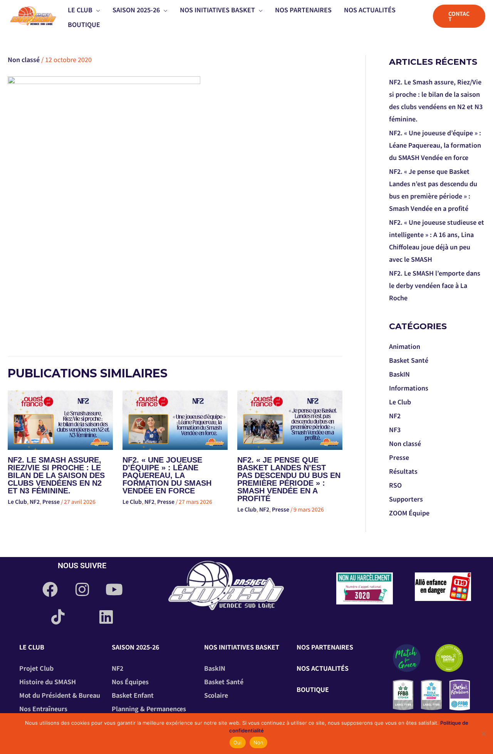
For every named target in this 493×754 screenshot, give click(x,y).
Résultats (403, 471)
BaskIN (399, 374)
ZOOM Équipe (409, 512)
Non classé (24, 59)
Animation (404, 346)
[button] (96, 9)
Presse (51, 501)
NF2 (35, 501)
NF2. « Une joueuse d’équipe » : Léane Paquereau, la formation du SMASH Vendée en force (166, 475)
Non (258, 742)
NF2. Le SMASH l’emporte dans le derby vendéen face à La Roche (434, 285)
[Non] (483, 733)
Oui (237, 742)
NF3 (395, 429)
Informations (408, 387)
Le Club (17, 501)
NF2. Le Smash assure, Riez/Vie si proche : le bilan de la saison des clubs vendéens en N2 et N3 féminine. (56, 475)
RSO (395, 485)
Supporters (406, 498)
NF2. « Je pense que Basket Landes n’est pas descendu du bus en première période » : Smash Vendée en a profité (288, 479)
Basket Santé (408, 360)
